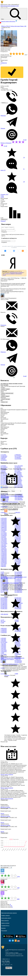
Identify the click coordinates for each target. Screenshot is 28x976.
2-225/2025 (3, 647)
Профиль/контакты (5, 49)
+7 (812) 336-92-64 (5, 962)
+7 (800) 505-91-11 (5, 959)
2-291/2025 (3, 639)
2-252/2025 (3, 646)
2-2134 (2, 572)
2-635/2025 (3, 565)
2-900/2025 (3, 566)
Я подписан (4, 51)
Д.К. (5, 595)
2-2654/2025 (4, 651)
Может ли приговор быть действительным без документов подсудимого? (12, 658)
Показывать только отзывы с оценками (12, 487)
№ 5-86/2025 (18, 467)
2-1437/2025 (4, 650)
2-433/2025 (3, 537)
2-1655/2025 (4, 530)
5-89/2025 (3, 471)
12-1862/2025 (4, 456)
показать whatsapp (5, 399)
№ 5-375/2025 (18, 456)
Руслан (2, 873)
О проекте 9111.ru (5, 925)
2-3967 (2, 573)
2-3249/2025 (4, 522)
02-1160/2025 (4, 603)
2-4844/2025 (4, 559)
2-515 (16, 655)
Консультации (6, 56)
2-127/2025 (3, 454)
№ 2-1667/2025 (18, 469)
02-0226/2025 (4, 605)
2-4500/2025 (4, 561)
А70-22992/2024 (19, 499)
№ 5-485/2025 (18, 472)
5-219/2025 (3, 465)
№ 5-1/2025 (17, 471)
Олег (2, 895)
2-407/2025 (3, 649)
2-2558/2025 (4, 535)
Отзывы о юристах (5, 915)
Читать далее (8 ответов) (7, 798)
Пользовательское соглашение (16, 272)
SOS (2, 28)
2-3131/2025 (4, 526)
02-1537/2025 (4, 642)
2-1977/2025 (4, 538)
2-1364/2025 (4, 629)
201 (11, 905)
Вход (2, 24)
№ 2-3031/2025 (4, 590)
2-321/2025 (3, 545)
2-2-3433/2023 (18, 662)
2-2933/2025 (4, 519)
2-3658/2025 (4, 523)
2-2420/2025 (4, 524)
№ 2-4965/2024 (18, 592)
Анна (2, 884)
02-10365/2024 (18, 661)
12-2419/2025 (18, 458)
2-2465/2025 (4, 551)
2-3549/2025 (4, 557)
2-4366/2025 (4, 549)
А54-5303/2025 (18, 498)
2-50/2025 (3, 512)
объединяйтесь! (15, 4)
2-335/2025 (3, 638)
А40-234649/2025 (19, 497)
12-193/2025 (4, 460)
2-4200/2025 (4, 555)
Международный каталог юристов (9, 913)
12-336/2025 (18, 457)
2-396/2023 (17, 512)
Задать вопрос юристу (6, 918)
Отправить (4, 232)
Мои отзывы (16, 469)
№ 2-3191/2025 (18, 574)
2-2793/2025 (4, 541)
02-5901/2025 (4, 608)
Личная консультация (6, 47)
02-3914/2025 (4, 600)
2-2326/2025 (4, 553)
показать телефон (5, 389)
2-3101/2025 (4, 518)
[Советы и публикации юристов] (2, 3)
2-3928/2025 (18, 454)
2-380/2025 (3, 644)
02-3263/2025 (4, 607)
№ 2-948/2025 (18, 580)
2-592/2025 (3, 640)
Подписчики (5, 50)
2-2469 (2, 653)
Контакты (3, 928)
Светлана (6, 675)
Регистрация (4, 930)
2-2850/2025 (4, 558)
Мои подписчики (5, 865)
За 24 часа (22, 469)
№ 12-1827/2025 (19, 465)
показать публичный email (7, 393)
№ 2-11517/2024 (19, 485)
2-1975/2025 (4, 539)
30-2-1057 (3, 621)
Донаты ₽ (3, 221)
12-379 (2, 620)
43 (10, 904)
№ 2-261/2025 (18, 573)
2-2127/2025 (4, 542)
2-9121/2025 (4, 528)
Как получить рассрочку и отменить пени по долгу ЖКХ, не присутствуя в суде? (14, 577)
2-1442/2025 (4, 632)
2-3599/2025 (4, 631)
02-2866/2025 (4, 604)
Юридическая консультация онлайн (10, 5)
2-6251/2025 (4, 563)
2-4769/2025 (4, 562)
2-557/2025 (3, 643)
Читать (2, 813)
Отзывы (10, 469)
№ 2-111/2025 (18, 581)
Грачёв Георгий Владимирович (10, 501)
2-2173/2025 (4, 532)
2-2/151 (2, 673)
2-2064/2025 (4, 546)
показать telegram (5, 396)
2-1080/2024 (18, 659)
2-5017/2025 (4, 550)
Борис (6, 513)
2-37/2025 (3, 531)
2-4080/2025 (4, 527)
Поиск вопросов (5, 920)
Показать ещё (4, 741)
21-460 (2, 622)
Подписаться (4, 219)
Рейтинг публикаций (6, 143)
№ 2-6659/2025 (18, 590)
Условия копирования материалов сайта (14, 955)
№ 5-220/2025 (4, 467)
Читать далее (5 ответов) (7, 774)
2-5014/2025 (4, 520)
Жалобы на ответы (5, 807)
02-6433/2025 (4, 601)
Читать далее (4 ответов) (7, 788)
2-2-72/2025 (3, 654)
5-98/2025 (3, 458)
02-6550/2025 (4, 597)
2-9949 (16, 673)
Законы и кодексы (5, 923)
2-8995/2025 (4, 628)
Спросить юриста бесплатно (8, 21)
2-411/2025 (3, 547)
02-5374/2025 (4, 599)
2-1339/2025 (4, 554)
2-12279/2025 (4, 543)
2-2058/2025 (4, 457)
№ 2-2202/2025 (18, 578)
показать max (4, 402)
